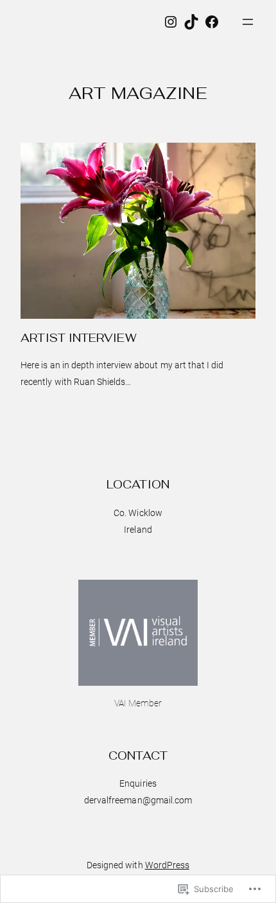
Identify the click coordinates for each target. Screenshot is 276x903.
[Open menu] (247, 22)
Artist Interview (78, 338)
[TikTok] (191, 22)
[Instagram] (170, 22)
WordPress (167, 865)
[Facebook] (212, 22)
